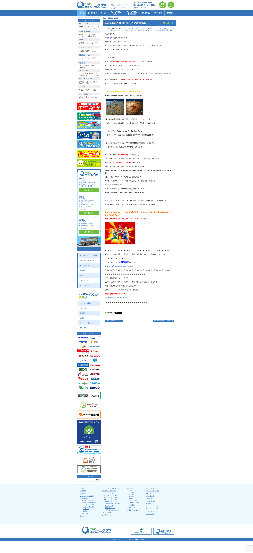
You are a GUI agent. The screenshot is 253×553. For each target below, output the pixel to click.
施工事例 (82, 270)
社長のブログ (84, 328)
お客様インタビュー (133, 510)
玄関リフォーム (110, 508)
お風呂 (132, 492)
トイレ (132, 494)
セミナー (148, 503)
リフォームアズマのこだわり (89, 255)
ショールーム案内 (85, 303)
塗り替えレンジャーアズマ (151, 30)
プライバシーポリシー (153, 506)
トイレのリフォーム (111, 499)
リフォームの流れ (85, 265)
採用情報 (83, 493)
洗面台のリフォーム (111, 501)
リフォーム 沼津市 (160, 28)
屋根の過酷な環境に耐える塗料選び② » (163, 320)
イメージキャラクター (86, 323)
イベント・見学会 (88, 505)
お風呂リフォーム (84, 39)
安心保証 (148, 493)
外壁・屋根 (133, 500)
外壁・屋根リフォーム (112, 510)
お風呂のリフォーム (111, 497)
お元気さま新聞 (88, 500)
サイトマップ (150, 514)
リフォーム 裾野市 (122, 30)
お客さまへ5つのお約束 (87, 260)
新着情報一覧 (84, 498)
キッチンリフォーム (85, 31)
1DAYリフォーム (107, 512)
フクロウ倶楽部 (150, 501)
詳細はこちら (88, 190)
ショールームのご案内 (87, 496)
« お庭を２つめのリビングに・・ (114, 320)
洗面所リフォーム (84, 55)
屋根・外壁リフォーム (85, 78)
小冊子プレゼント (151, 498)
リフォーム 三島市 (132, 28)
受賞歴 (82, 275)
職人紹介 (82, 313)
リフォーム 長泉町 (135, 30)
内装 (131, 498)
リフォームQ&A (84, 285)
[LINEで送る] (109, 312)
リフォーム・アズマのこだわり (111, 488)
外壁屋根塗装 (164, 30)
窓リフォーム (109, 506)
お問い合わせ (150, 496)
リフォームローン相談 (153, 491)
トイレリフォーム (84, 47)
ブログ (172, 30)
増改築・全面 (134, 503)
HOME (82, 488)
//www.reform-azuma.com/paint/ (116, 298)
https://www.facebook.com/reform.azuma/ (119, 266)
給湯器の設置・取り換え (112, 504)
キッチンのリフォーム (112, 495)
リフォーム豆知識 (88, 507)
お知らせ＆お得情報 (89, 502)
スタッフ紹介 (84, 308)
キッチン (133, 490)
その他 (132, 505)
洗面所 (132, 496)
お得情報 (86, 509)
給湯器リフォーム (84, 63)
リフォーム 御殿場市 (146, 28)
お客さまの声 (84, 280)
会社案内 (82, 318)
